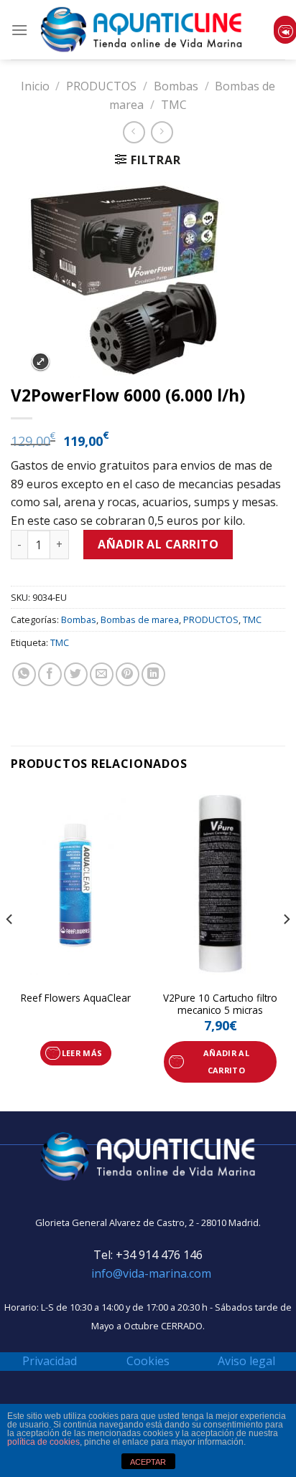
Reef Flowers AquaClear (76, 998)
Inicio (35, 86)
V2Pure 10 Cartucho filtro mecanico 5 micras (220, 1004)
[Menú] (19, 29)
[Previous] (10, 948)
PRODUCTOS (101, 86)
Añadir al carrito (158, 544)
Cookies (148, 1361)
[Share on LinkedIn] (153, 674)
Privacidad (49, 1361)
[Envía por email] (102, 674)
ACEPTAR (148, 1462)
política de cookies (43, 1442)
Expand (41, 362)
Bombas (176, 86)
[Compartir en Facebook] (50, 674)
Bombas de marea (140, 619)
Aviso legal (246, 1361)
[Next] (286, 948)
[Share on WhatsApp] (24, 674)
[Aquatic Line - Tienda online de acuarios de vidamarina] (141, 30)
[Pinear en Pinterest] (127, 674)
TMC (174, 105)
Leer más (82, 1053)
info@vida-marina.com (151, 1273)
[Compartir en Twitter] (76, 674)
